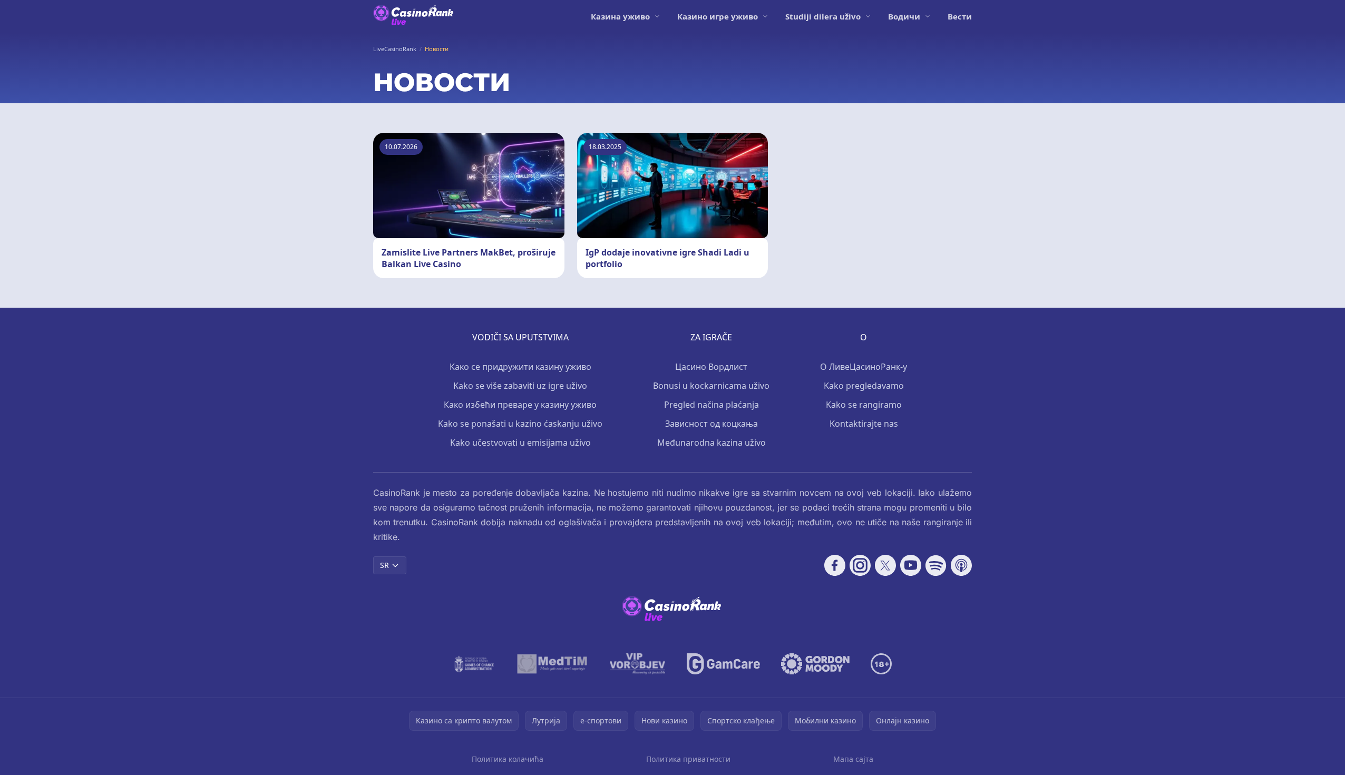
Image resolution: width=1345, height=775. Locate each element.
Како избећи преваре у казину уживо (520, 404)
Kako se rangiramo (864, 404)
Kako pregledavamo (864, 385)
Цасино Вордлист (711, 366)
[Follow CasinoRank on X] (885, 565)
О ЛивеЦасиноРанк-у (863, 366)
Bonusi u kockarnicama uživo (711, 385)
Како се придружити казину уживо (520, 366)
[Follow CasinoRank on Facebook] (834, 565)
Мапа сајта (853, 759)
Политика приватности (688, 759)
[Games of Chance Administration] (474, 663)
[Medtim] (552, 663)
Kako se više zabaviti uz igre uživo (520, 385)
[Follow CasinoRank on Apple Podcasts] (961, 565)
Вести (960, 16)
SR (384, 565)
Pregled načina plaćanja (711, 404)
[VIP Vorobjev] (638, 663)
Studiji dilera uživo (823, 16)
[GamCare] (723, 663)
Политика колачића (507, 759)
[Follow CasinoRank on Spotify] (936, 565)
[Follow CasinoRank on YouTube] (910, 565)
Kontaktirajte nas (864, 423)
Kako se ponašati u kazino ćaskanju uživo (520, 423)
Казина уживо (620, 16)
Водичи (904, 16)
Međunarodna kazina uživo (711, 442)
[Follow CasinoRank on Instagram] (860, 565)
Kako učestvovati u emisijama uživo (520, 442)
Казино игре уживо (717, 16)
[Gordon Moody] (815, 663)
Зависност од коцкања (711, 423)
